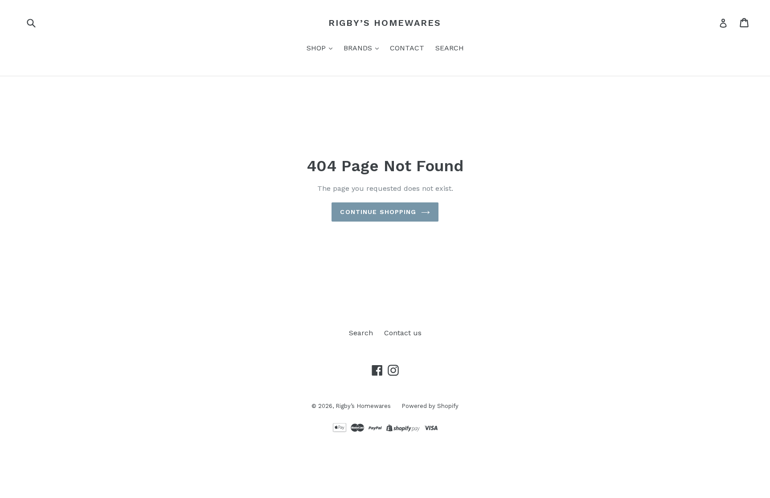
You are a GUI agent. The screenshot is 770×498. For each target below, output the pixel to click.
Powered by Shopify (430, 406)
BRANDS (359, 48)
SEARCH (449, 48)
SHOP (317, 48)
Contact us (403, 333)
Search (361, 333)
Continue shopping (378, 211)
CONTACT (407, 48)
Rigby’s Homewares (384, 22)
